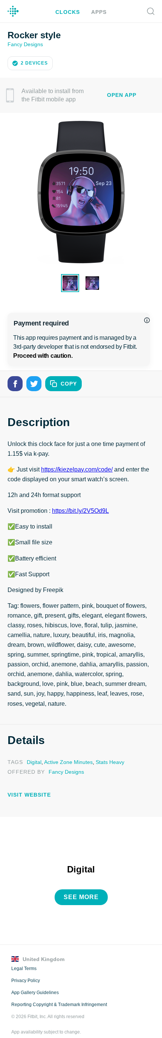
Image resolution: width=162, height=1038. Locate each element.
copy (69, 383)
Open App (122, 94)
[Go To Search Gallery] (150, 11)
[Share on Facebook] (15, 382)
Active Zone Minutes (67, 751)
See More (81, 885)
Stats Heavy (107, 751)
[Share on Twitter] (33, 382)
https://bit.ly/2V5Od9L (81, 510)
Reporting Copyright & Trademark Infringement (58, 993)
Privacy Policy (25, 969)
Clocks (68, 12)
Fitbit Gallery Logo (13, 11)
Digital (33, 751)
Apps (98, 12)
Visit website (27, 784)
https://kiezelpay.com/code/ (78, 469)
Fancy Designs (25, 44)
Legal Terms (23, 957)
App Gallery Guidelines (34, 981)
